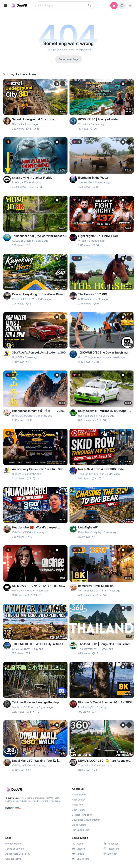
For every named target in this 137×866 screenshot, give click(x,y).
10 (30, 536)
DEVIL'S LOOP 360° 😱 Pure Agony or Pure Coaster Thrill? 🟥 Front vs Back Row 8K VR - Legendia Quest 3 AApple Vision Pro (104, 761)
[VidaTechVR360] (7, 529)
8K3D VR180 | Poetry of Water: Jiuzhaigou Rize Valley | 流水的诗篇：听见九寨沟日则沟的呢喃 (105, 119)
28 (97, 361)
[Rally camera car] (73, 412)
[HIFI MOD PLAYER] (7, 412)
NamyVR (17, 124)
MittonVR (83, 299)
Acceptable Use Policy (17, 853)
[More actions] (62, 83)
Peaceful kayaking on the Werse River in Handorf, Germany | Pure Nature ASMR (39, 294)
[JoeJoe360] (73, 179)
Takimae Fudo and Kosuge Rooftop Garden (35, 703)
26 (95, 128)
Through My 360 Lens (91, 474)
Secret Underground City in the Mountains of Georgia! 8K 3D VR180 (36, 119)
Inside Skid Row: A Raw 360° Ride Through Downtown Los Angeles (101, 469)
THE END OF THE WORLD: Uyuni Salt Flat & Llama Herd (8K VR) (39, 644)
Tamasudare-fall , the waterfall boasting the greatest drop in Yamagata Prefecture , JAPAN (39, 236)
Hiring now (77, 804)
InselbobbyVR (86, 707)
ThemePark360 (87, 765)
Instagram (113, 848)
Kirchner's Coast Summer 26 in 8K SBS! (105, 702)
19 (31, 420)
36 (97, 245)
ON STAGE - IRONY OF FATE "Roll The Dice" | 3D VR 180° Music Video (37, 586)
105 (105, 420)
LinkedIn (112, 853)
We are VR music (22, 590)
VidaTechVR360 (21, 532)
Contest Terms (13, 858)
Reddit (80, 853)
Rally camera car (88, 415)
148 (105, 595)
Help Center (78, 799)
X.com (80, 843)
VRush (82, 240)
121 (38, 711)
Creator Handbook (82, 814)
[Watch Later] (56, 83)
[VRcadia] (73, 121)
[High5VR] (7, 354)
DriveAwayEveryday (90, 532)
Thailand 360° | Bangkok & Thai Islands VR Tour (104, 644)
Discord (81, 848)
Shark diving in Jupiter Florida (32, 177)
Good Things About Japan (93, 357)
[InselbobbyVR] (73, 704)
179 (39, 595)
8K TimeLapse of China (92, 590)
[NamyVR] (7, 121)
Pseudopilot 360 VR (23, 299)
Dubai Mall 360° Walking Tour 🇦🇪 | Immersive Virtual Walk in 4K (35, 761)
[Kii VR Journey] (7, 645)
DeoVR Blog (78, 809)
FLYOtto (16, 182)
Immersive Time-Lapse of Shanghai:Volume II (95, 586)
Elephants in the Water (93, 177)
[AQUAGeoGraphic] (7, 237)
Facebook (113, 843)
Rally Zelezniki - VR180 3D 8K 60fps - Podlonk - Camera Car (103, 411)
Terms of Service (46, 801)
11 (97, 187)
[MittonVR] (73, 296)
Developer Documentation (86, 819)
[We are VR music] (7, 587)
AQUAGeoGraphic (22, 240)
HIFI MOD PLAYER (22, 415)
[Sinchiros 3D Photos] (7, 704)
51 (97, 303)
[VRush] (73, 237)
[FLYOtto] (7, 179)
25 (37, 128)
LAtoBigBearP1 (88, 527)
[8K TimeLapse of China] (73, 587)
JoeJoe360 (85, 182)
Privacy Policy (27, 801)
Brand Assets (79, 824)
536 (41, 187)
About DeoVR (79, 794)
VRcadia (83, 124)
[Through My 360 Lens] (73, 471)
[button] (89, 5)
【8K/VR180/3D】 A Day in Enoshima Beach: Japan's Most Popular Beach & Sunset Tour (103, 353)
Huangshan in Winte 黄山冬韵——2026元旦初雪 (39, 411)
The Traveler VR (87, 648)
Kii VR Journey (21, 648)
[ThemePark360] (73, 762)
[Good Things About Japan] (73, 354)
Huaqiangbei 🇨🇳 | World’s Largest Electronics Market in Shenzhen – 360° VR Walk (38, 528)
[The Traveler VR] (73, 645)
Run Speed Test (80, 829)
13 (37, 478)
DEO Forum (83, 858)
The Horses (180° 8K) (92, 294)
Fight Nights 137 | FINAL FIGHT (99, 236)
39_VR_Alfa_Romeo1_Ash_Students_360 (39, 352)
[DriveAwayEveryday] (73, 529)
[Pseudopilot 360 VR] (7, 296)
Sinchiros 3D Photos (24, 707)
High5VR (17, 357)
